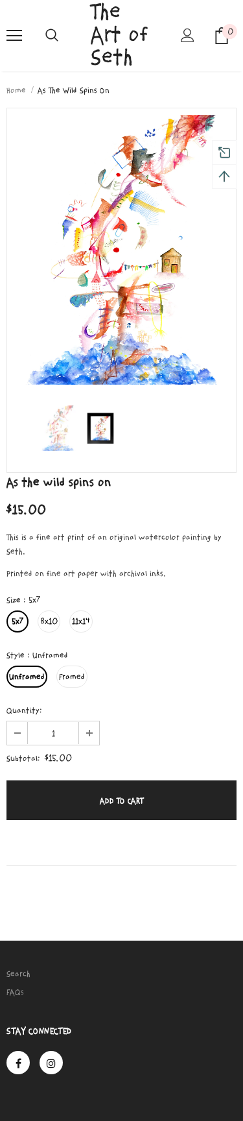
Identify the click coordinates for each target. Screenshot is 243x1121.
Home (16, 90)
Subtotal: (23, 758)
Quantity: (24, 710)
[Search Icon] (51, 35)
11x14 (81, 621)
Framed (72, 676)
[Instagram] (51, 1062)
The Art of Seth (119, 35)
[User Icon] (187, 35)
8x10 (49, 621)
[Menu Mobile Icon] (14, 35)
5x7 (17, 621)
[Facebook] (18, 1062)
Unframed (27, 676)
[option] (121, 250)
